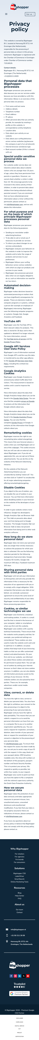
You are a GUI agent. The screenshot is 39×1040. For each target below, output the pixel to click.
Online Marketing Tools (19, 882)
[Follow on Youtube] (28, 976)
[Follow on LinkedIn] (19, 976)
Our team (19, 910)
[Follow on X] (23, 976)
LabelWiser (19, 876)
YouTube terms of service (16, 339)
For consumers (19, 862)
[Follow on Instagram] (15, 976)
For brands (19, 859)
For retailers (19, 854)
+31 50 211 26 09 (18, 935)
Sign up (29, 14)
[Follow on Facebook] (11, 976)
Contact (19, 912)
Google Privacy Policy (12, 342)
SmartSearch (19, 879)
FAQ (19, 898)
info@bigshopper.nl (18, 929)
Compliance (19, 1022)
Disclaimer (19, 1018)
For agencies (19, 857)
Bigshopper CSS (19, 873)
